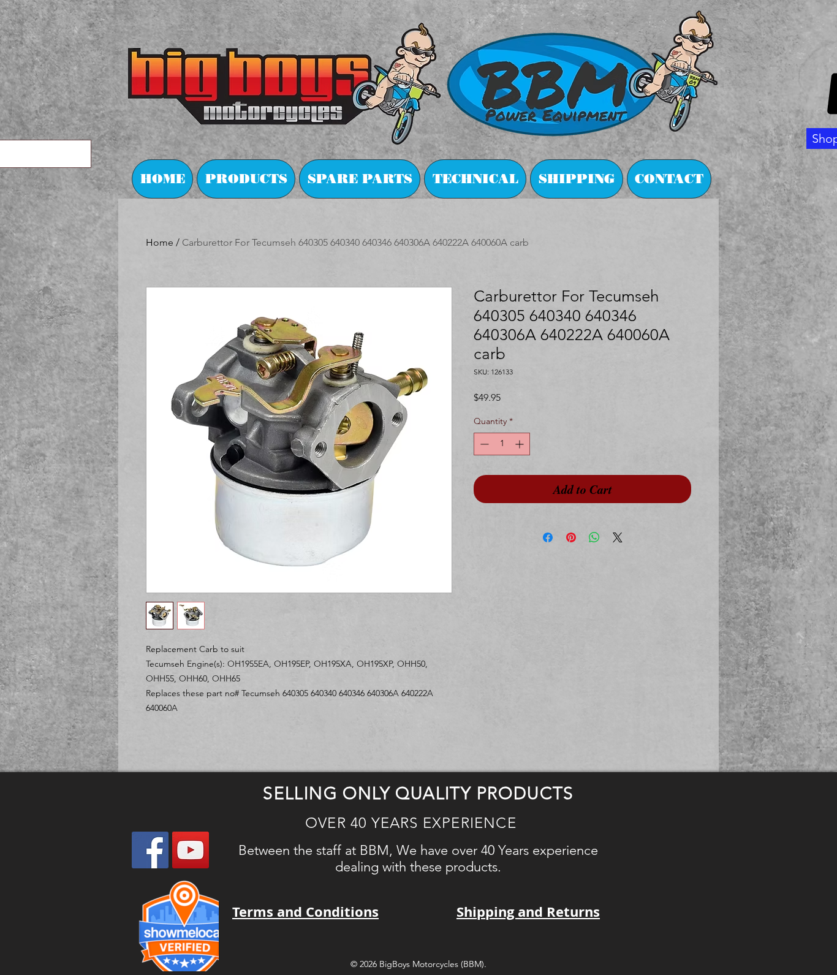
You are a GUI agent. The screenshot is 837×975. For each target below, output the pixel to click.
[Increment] (520, 444)
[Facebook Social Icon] (150, 850)
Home (159, 242)
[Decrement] (483, 444)
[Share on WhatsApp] (594, 537)
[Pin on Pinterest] (571, 537)
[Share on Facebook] (547, 537)
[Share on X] (617, 537)
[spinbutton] (502, 444)
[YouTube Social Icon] (190, 850)
